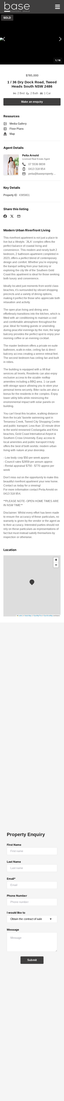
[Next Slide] (60, 39)
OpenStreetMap (48, 615)
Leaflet (20, 615)
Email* (11, 878)
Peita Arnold (30, 155)
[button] (32, 39)
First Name (14, 844)
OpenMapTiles (38, 615)
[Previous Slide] (4, 39)
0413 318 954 (36, 169)
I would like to (16, 912)
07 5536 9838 (36, 164)
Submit (32, 960)
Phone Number (17, 895)
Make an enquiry (32, 101)
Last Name (14, 861)
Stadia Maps (28, 615)
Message (13, 929)
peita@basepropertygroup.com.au (42, 173)
